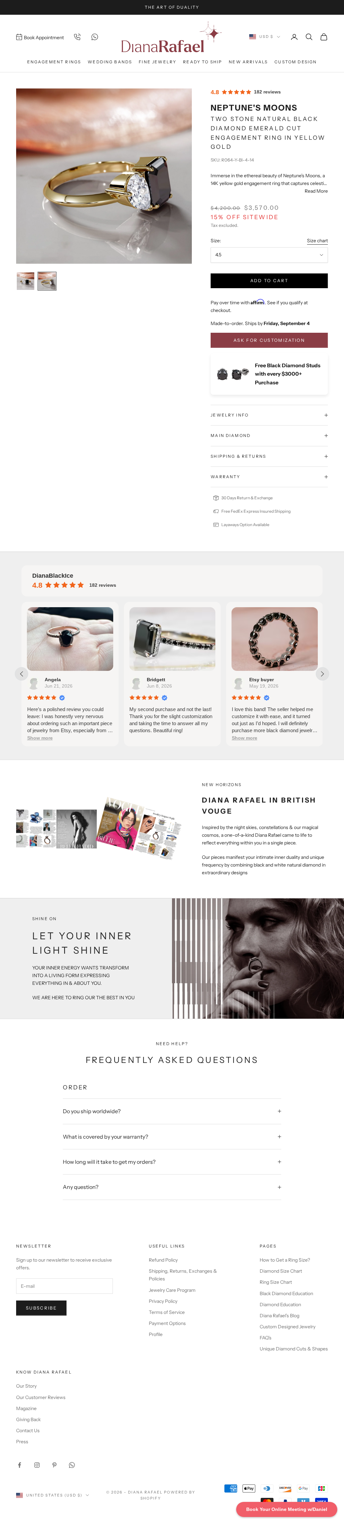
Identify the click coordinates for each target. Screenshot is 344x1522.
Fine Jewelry (157, 61)
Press (22, 1442)
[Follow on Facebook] (19, 1465)
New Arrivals (248, 61)
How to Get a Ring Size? (285, 1260)
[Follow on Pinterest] (54, 1465)
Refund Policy (163, 1260)
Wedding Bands (110, 61)
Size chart (317, 241)
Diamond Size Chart (281, 1271)
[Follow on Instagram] (37, 1465)
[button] (39, 738)
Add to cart (269, 280)
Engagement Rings (54, 61)
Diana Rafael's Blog (279, 1316)
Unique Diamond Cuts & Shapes (294, 1349)
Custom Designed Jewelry (287, 1327)
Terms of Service (167, 1312)
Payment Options (167, 1323)
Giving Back (28, 1419)
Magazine (26, 1408)
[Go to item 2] (47, 281)
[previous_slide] (21, 674)
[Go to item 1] (25, 281)
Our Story (26, 1386)
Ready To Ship (202, 61)
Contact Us (28, 1431)
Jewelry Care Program (172, 1290)
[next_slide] (322, 674)
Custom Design (295, 61)
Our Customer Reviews (41, 1397)
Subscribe (41, 1308)
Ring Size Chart (276, 1282)
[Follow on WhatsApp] (72, 1465)
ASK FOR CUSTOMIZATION (269, 340)
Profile (156, 1334)
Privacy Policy (163, 1301)
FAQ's (265, 1338)
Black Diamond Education (286, 1293)
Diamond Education (280, 1305)
